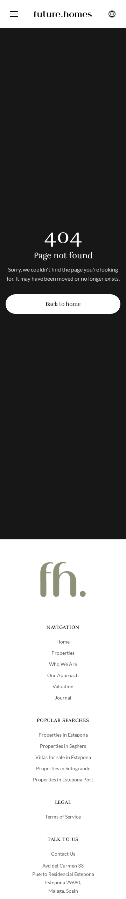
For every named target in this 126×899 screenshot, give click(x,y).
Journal (63, 698)
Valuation (63, 686)
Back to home (63, 304)
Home (63, 642)
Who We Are (63, 664)
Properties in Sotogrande (63, 768)
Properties (63, 653)
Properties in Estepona (63, 735)
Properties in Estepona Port (63, 779)
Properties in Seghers (63, 746)
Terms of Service (63, 817)
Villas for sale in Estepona (63, 757)
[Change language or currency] (112, 14)
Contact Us (63, 854)
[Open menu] (14, 14)
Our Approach (63, 675)
